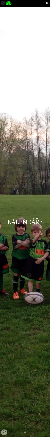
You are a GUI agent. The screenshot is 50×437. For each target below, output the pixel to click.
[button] (3, 3)
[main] (25, 222)
